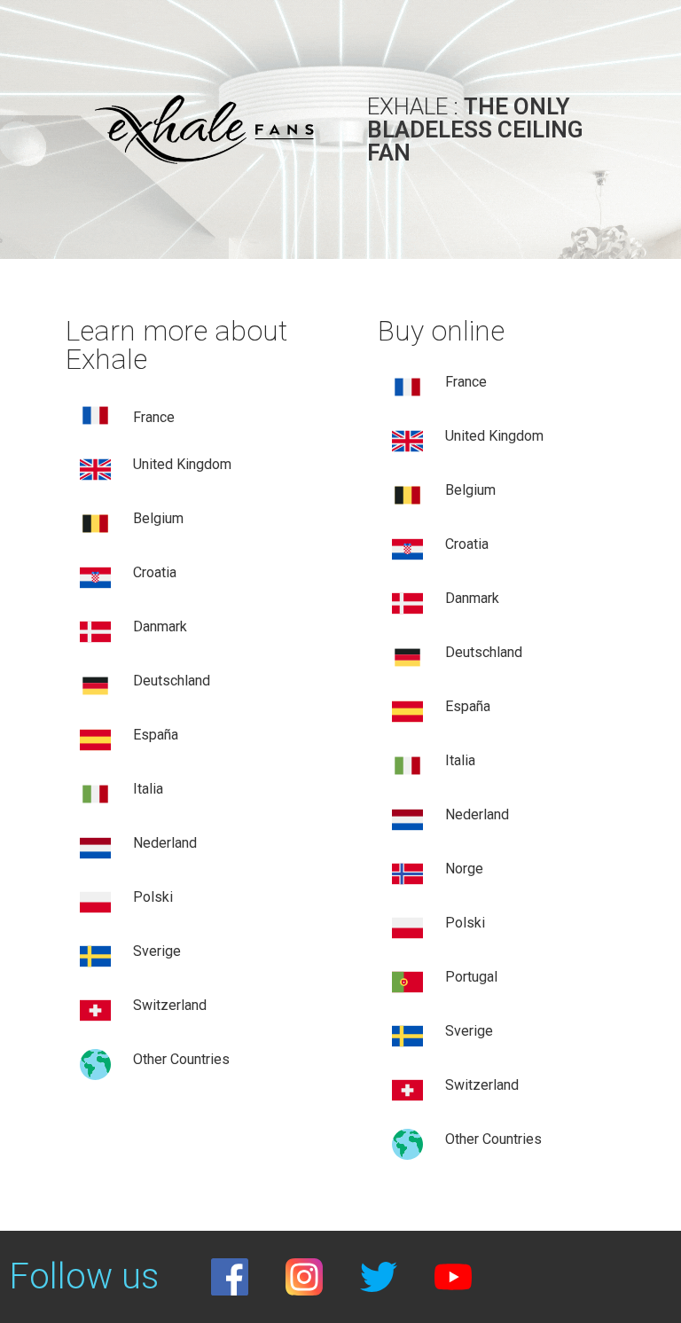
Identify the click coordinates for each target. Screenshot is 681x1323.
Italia (148, 788)
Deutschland (171, 680)
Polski (153, 897)
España (155, 734)
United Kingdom (182, 464)
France (154, 417)
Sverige (157, 951)
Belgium (470, 489)
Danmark (160, 626)
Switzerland (170, 1005)
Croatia (154, 572)
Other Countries (181, 1059)
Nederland (165, 842)
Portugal (471, 976)
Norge (464, 868)
